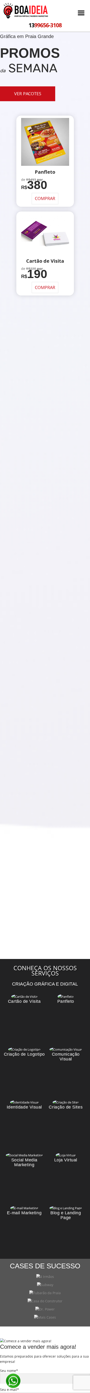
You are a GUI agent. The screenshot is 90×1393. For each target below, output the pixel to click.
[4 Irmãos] (45, 1276)
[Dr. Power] (45, 1309)
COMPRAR (45, 198)
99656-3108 (45, 25)
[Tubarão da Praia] (45, 1293)
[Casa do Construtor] (45, 1301)
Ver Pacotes (27, 93)
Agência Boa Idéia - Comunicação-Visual (26, 11)
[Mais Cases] (45, 1317)
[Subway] (45, 1284)
